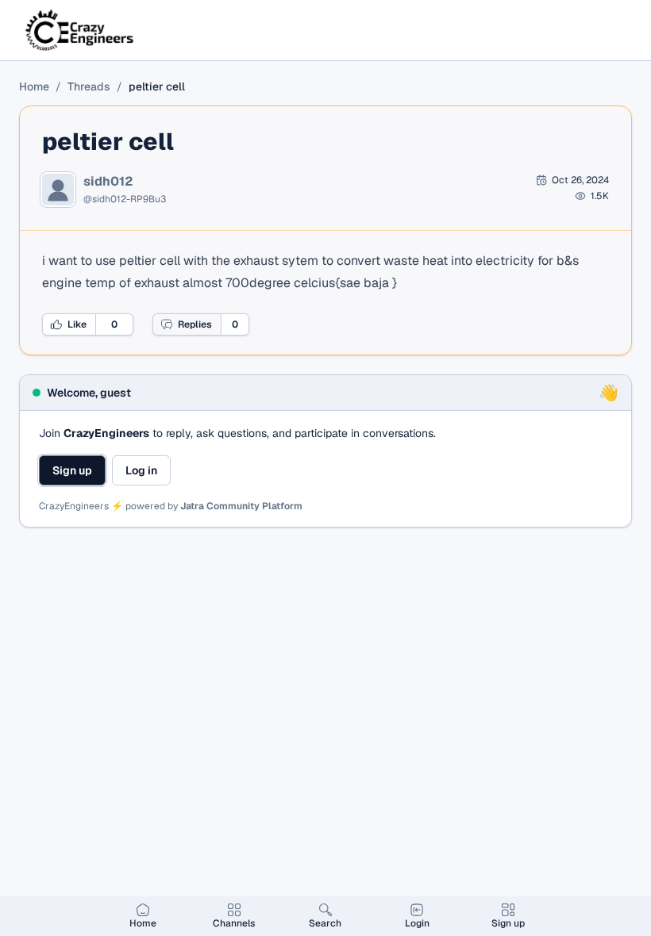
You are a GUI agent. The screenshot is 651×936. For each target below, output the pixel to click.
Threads (88, 86)
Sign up (72, 470)
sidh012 (108, 182)
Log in (141, 470)
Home (34, 86)
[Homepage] (80, 30)
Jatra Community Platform (241, 506)
